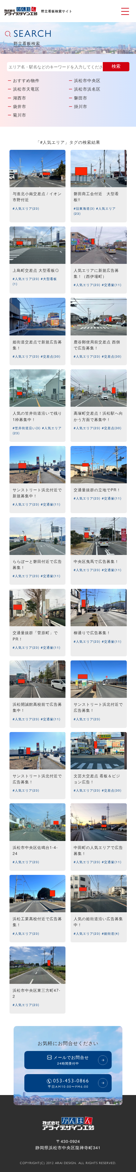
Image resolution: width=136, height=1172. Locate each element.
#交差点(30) (50, 356)
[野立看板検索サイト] (20, 13)
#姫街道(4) (110, 933)
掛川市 (80, 106)
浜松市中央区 (87, 80)
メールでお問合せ (71, 1060)
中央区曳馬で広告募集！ (96, 561)
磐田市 (80, 98)
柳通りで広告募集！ (92, 632)
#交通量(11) (111, 285)
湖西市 (19, 98)
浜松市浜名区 (87, 89)
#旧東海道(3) (84, 208)
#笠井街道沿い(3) (26, 428)
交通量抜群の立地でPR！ (97, 489)
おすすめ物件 (26, 80)
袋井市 (19, 106)
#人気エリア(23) (26, 208)
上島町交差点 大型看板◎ (36, 270)
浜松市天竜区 (26, 89)
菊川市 (19, 115)
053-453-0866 (69, 1083)
